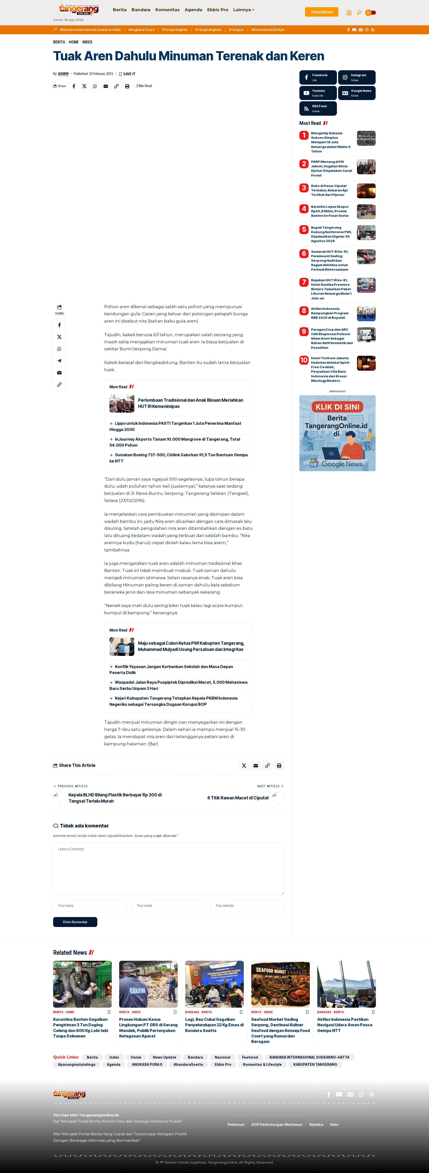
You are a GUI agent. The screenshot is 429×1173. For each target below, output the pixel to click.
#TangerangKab (174, 30)
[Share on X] (84, 86)
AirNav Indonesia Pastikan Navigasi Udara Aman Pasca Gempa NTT (344, 1025)
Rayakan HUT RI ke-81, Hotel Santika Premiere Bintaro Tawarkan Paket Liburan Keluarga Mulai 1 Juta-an (331, 289)
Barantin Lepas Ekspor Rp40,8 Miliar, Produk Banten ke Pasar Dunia (330, 211)
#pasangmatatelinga (76, 1064)
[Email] (106, 86)
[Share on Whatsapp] (95, 86)
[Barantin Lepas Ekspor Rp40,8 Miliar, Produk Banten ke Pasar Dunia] (366, 211)
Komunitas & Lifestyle (262, 1064)
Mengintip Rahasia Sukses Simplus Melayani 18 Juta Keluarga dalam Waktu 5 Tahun (331, 142)
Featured (250, 1057)
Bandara (192, 1012)
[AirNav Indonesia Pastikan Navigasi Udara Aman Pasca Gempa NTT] (346, 984)
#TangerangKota (208, 30)
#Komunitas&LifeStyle (268, 30)
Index (87, 42)
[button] (359, 12)
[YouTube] (354, 30)
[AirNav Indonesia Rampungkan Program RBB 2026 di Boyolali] (366, 313)
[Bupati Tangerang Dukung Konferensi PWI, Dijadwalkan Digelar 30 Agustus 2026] (366, 232)
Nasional (222, 1057)
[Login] (349, 13)
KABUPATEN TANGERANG (315, 1064)
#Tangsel (236, 30)
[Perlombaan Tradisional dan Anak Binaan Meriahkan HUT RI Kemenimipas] (121, 403)
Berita (59, 42)
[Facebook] (348, 30)
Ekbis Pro (223, 1064)
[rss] (318, 108)
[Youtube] (318, 93)
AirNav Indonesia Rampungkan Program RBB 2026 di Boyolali (330, 313)
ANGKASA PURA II (147, 1064)
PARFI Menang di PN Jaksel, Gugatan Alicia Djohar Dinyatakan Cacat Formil (331, 168)
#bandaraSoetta (188, 1064)
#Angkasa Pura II (141, 30)
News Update (164, 1057)
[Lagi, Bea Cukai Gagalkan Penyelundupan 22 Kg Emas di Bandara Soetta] (214, 984)
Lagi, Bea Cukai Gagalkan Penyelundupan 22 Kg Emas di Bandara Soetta (214, 1025)
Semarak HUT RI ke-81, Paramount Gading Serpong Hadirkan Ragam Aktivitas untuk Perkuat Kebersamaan (330, 260)
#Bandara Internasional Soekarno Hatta (90, 30)
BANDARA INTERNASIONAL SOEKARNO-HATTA (309, 1057)
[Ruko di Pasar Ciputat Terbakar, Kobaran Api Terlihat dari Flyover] (366, 190)
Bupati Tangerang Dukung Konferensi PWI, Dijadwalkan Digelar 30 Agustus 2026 (331, 234)
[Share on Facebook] (74, 86)
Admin (63, 73)
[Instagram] (367, 30)
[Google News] (361, 30)
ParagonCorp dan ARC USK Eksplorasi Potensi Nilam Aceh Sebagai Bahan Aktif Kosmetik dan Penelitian (332, 338)
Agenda (113, 1064)
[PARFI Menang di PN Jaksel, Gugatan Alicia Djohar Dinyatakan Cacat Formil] (366, 166)
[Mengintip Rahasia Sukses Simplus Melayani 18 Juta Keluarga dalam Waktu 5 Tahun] (366, 138)
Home (74, 42)
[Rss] (373, 30)
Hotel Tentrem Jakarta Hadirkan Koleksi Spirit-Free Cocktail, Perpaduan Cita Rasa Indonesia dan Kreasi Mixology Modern (331, 369)
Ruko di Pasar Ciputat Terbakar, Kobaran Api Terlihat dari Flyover (329, 190)
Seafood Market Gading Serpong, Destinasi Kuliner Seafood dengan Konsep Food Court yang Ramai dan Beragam (280, 1030)
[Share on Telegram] (59, 361)
